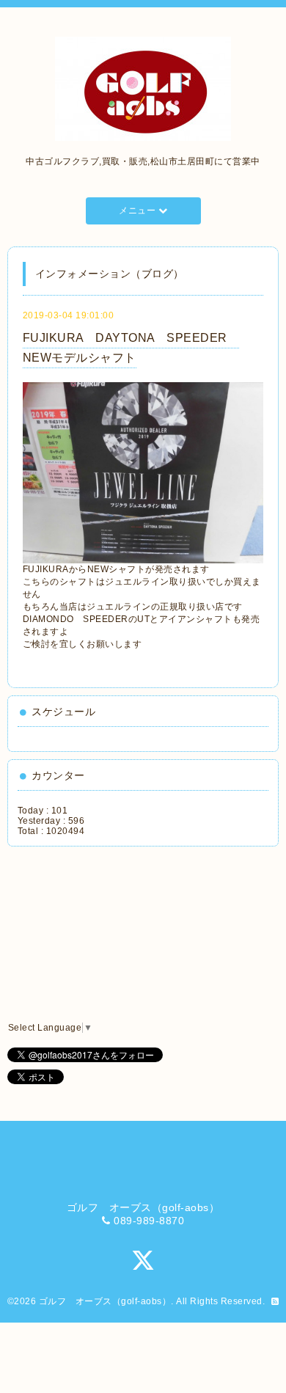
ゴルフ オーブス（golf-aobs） (105, 1301)
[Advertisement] (85, 934)
